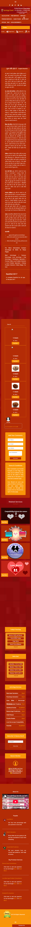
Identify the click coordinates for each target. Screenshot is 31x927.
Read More (4, 522)
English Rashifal (22, 68)
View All (9, 324)
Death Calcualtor (11, 832)
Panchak (14, 725)
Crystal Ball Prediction (13, 847)
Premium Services (7, 19)
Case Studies (17, 19)
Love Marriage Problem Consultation (12, 878)
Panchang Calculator (15, 697)
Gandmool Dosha (14, 707)
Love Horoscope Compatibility (15, 722)
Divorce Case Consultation (9, 863)
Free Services (15, 15)
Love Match (10, 819)
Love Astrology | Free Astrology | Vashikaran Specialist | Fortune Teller (15, 259)
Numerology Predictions (15, 711)
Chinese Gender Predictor (15, 704)
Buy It (15, 869)
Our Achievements (16, 22)
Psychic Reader (15, 718)
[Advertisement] (15, 50)
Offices (4, 22)
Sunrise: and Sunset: (15, 635)
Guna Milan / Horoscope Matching (15, 701)
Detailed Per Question (8, 893)
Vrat (8, 22)
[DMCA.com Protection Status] (7, 914)
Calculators (5, 15)
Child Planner (15, 715)
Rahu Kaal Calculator (15, 693)
